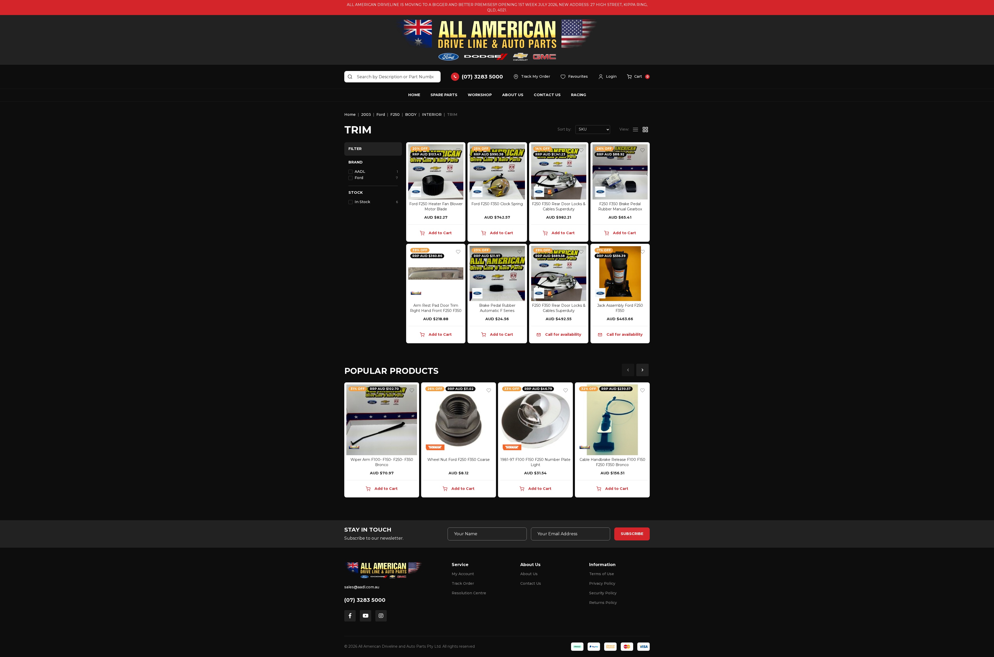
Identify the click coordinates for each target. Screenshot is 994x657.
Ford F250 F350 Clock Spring (497, 204)
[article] (381, 440)
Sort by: (564, 129)
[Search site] (350, 76)
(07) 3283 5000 (364, 600)
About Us (512, 94)
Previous (628, 370)
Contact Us (547, 94)
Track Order (463, 583)
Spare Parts (443, 94)
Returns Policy (603, 602)
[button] (607, 76)
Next (642, 370)
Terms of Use (601, 574)
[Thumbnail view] (645, 129)
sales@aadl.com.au (361, 587)
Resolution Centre (469, 593)
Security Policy (603, 593)
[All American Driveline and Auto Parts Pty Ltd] (497, 40)
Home (414, 94)
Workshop (480, 94)
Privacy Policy (602, 583)
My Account (463, 574)
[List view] (635, 129)
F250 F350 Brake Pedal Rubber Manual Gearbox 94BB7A (620, 209)
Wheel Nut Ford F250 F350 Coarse (458, 459)
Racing (578, 94)
